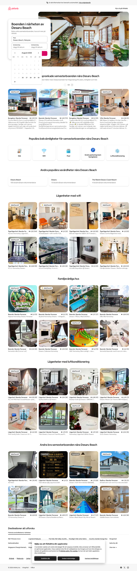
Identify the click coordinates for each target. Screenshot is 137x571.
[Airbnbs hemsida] (13, 8)
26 (23, 78)
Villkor (33, 567)
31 (15, 82)
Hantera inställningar (91, 558)
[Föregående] (65, 84)
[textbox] (20, 47)
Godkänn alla (45, 558)
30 (38, 78)
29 (34, 78)
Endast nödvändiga (68, 558)
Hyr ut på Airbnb (121, 8)
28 (30, 78)
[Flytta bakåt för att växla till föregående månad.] (15, 53)
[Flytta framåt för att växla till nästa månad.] (38, 53)
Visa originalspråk (85, 3)
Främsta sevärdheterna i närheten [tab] (19, 533)
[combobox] (29, 40)
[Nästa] (72, 84)
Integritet (25, 567)
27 (26, 78)
